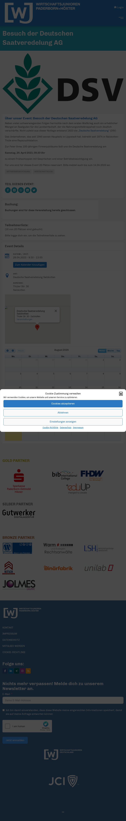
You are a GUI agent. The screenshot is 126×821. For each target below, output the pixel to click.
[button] (121, 393)
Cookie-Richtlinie (50, 427)
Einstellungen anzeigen (63, 421)
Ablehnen (63, 412)
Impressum (78, 427)
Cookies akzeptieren (63, 403)
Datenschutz (65, 427)
